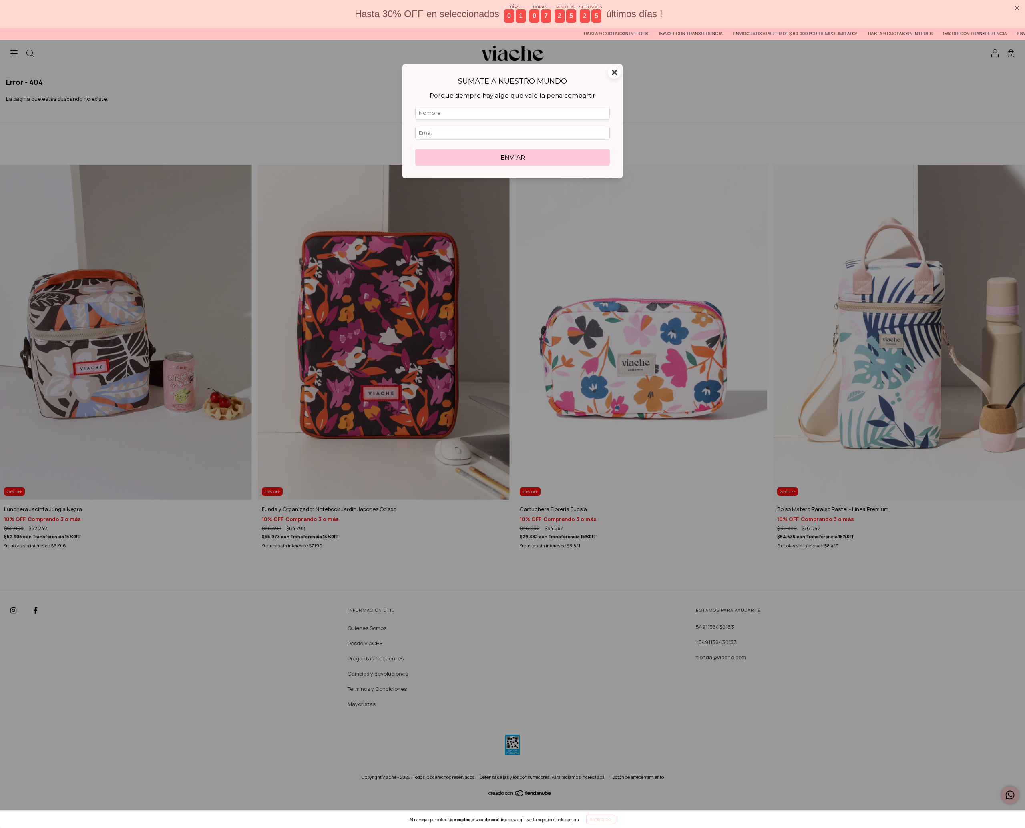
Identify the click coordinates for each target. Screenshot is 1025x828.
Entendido (601, 819)
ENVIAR (512, 157)
